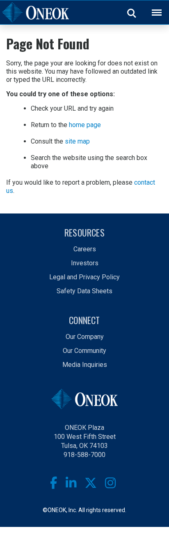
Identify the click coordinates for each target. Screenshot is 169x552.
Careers (84, 249)
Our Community (84, 351)
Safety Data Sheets (84, 291)
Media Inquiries (84, 365)
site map (77, 141)
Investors (84, 263)
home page (85, 125)
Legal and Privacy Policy (84, 277)
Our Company (85, 337)
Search (132, 12)
